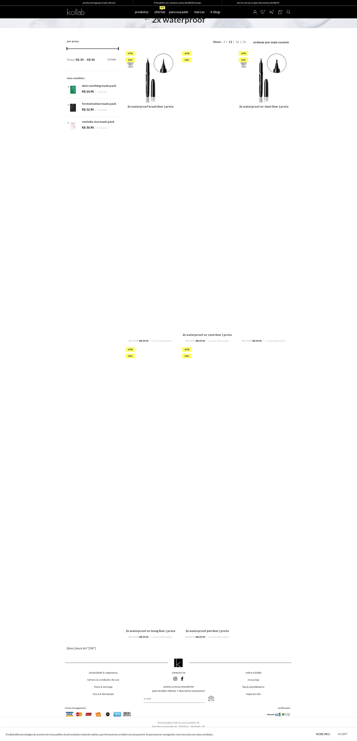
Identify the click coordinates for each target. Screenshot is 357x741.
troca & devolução (103, 693)
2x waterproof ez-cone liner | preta (207, 334)
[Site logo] (76, 11)
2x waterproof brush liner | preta (150, 106)
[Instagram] (175, 679)
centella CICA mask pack (98, 121)
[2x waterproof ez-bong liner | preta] (150, 486)
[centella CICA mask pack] (73, 126)
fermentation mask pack (99, 103)
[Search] (288, 12)
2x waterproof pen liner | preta (207, 630)
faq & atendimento (253, 686)
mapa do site (253, 693)
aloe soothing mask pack (99, 85)
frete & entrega (103, 686)
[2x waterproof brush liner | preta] (150, 76)
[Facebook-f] (182, 679)
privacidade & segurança (103, 672)
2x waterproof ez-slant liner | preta (263, 106)
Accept (343, 734)
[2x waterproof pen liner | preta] (207, 486)
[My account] (255, 12)
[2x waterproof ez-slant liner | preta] (263, 76)
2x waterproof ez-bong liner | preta (150, 630)
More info (323, 734)
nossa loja (253, 679)
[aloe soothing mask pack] (73, 90)
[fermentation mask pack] (73, 108)
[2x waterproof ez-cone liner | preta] (207, 190)
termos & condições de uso (103, 679)
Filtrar (112, 59)
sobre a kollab (253, 672)
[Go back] (147, 19)
